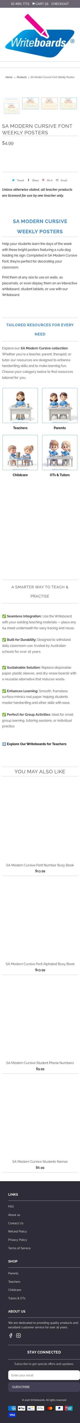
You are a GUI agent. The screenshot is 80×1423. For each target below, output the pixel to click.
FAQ (11, 1206)
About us (14, 1215)
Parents (13, 1273)
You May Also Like (40, 772)
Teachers (14, 1281)
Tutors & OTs (16, 1298)
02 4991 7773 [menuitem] (20, 4)
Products (22, 77)
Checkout (60, 4)
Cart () (41, 4)
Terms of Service (19, 1248)
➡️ (34, 744)
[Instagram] (18, 1335)
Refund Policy (17, 1231)
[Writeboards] (40, 36)
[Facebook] (10, 1335)
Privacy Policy (17, 1239)
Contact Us (15, 1223)
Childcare (14, 1290)
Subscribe (21, 1387)
